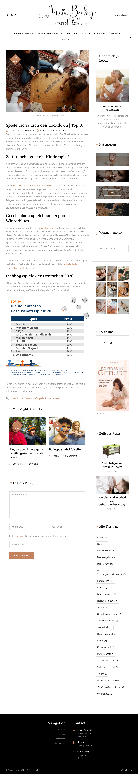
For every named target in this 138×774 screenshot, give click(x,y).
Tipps (114, 667)
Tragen (102, 674)
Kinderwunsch (22, 33)
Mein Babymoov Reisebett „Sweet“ (112, 465)
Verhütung (104, 687)
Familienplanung (106, 594)
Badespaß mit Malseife (65, 449)
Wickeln (120, 687)
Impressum (60, 739)
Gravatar (20, 536)
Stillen (101, 667)
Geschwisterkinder (107, 620)
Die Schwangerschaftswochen (111, 572)
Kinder (48, 398)
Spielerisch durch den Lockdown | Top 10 (44, 125)
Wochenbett (104, 693)
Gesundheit (104, 627)
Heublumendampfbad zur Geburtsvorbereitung (112, 501)
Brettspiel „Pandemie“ (45, 228)
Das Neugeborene (107, 557)
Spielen (56, 398)
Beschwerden (105, 550)
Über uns (114, 33)
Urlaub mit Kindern (108, 680)
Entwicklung (105, 581)
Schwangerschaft (49, 33)
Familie (98, 33)
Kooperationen (121, 15)
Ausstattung (105, 537)
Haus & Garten (106, 634)
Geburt (70, 33)
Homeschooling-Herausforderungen (31, 185)
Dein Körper (105, 564)
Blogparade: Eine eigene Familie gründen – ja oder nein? (27, 453)
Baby (85, 33)
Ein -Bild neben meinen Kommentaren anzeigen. (40, 536)
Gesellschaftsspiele (34, 398)
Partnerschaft (105, 654)
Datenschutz (59, 743)
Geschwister (18, 398)
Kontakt (67, 40)
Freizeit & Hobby (57, 130)
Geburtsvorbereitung (109, 614)
